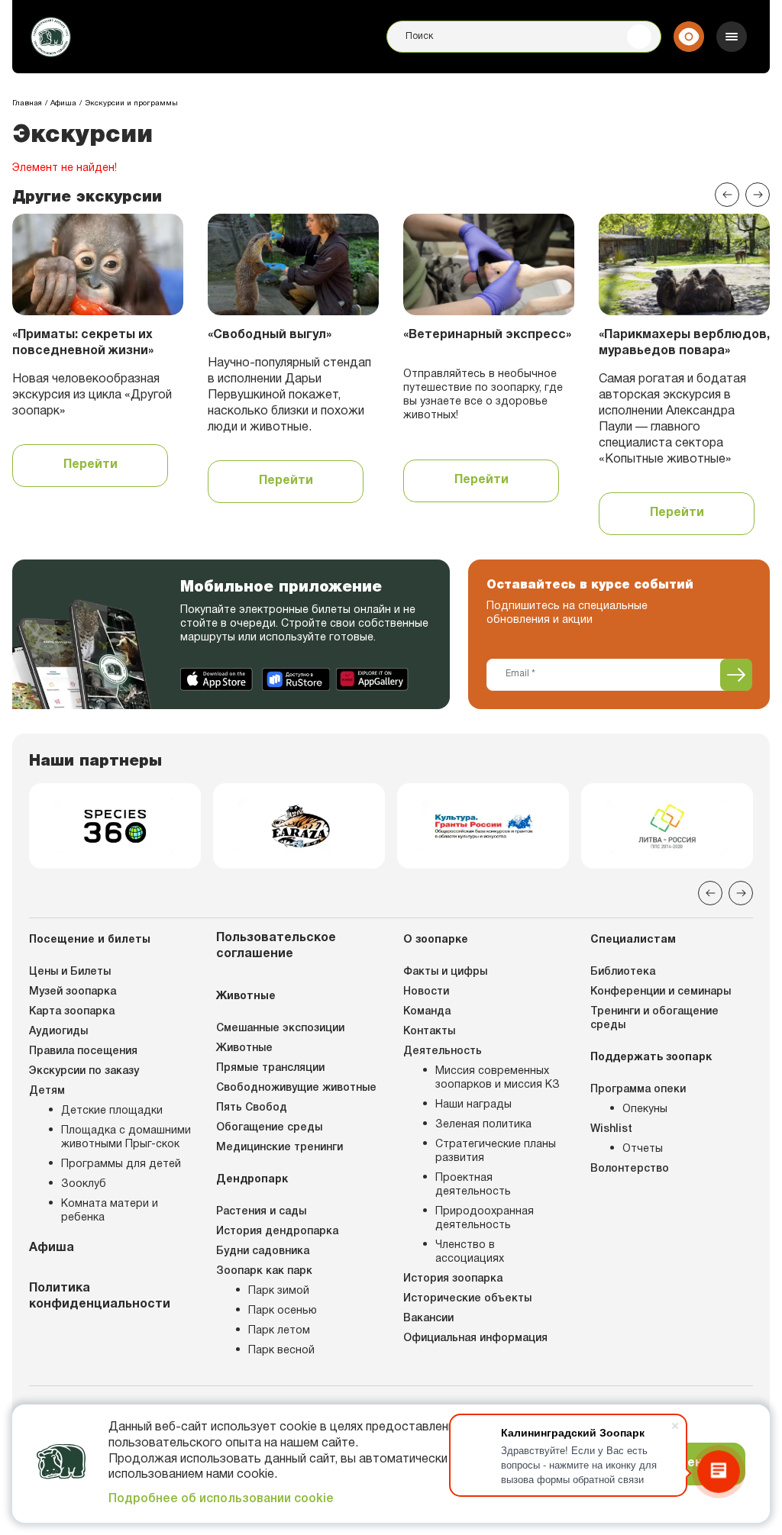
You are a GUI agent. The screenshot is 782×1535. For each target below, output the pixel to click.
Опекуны (644, 1109)
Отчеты (642, 1149)
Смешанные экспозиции (280, 1029)
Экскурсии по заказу (84, 1071)
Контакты (429, 1032)
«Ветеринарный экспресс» (487, 335)
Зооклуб (83, 1184)
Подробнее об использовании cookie (221, 1499)
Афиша (51, 1248)
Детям (47, 1091)
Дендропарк (252, 1180)
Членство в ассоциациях (469, 1252)
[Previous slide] (727, 194)
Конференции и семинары (660, 992)
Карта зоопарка (72, 1012)
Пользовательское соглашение (276, 946)
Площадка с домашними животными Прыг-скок (126, 1138)
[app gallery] (372, 679)
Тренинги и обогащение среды (654, 1018)
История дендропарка (277, 1232)
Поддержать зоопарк (651, 1058)
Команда (427, 1012)
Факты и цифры (445, 972)
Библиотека (622, 972)
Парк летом (279, 1331)
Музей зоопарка (72, 992)
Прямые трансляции (270, 1068)
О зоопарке (435, 940)
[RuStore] (296, 679)
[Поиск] (639, 36)
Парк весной (281, 1351)
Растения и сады (261, 1212)
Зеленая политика (483, 1125)
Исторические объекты (467, 1299)
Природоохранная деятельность (484, 1218)
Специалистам (633, 940)
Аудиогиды (58, 1032)
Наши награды (473, 1105)
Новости (426, 992)
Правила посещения (83, 1051)
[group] (115, 826)
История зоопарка (452, 1279)
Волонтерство (629, 1169)
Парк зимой (278, 1291)
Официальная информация (475, 1338)
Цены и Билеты (70, 972)
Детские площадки (112, 1111)
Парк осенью (282, 1311)
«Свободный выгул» (269, 335)
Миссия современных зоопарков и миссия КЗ (497, 1078)
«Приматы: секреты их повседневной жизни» (82, 343)
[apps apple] (218, 679)
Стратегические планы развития (495, 1151)
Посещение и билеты (89, 940)
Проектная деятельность (473, 1185)
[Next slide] (757, 194)
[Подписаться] (736, 675)
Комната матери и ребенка (109, 1211)
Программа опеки (638, 1090)
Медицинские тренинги (279, 1148)
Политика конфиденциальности (99, 1296)
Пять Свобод (251, 1108)
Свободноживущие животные (296, 1088)
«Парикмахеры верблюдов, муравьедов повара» (684, 343)
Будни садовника (262, 1251)
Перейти (90, 465)
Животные (246, 996)
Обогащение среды (269, 1128)
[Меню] (731, 36)
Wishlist (611, 1129)
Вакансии (428, 1319)
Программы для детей (121, 1164)
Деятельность (442, 1051)
